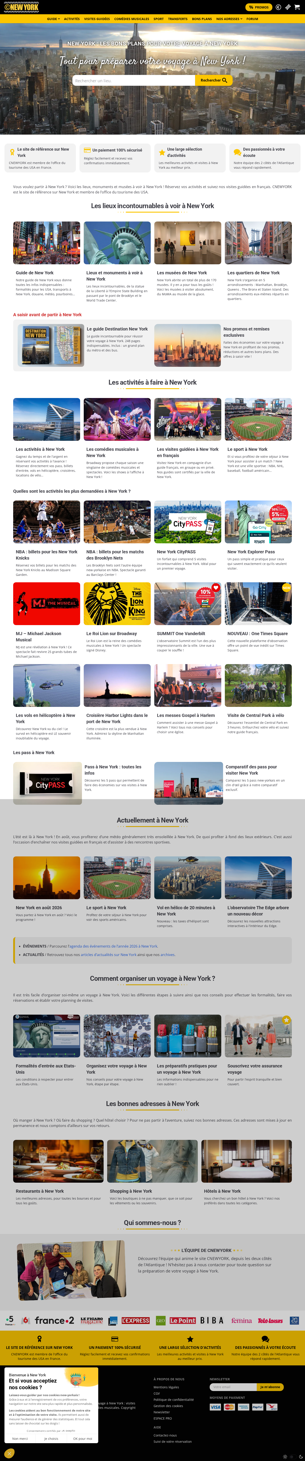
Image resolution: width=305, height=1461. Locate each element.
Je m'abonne (270, 1387)
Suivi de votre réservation (173, 1441)
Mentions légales (166, 1387)
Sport (159, 19)
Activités (72, 19)
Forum (252, 19)
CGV (157, 1393)
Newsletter (162, 1412)
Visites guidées (97, 19)
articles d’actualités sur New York (108, 954)
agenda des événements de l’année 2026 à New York (113, 946)
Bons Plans (202, 19)
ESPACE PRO (163, 1418)
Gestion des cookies (168, 1406)
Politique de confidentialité (174, 1399)
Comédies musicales (131, 19)
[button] (278, 7)
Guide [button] (52, 19)
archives (168, 954)
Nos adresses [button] (227, 19)
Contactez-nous (165, 1435)
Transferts (178, 19)
